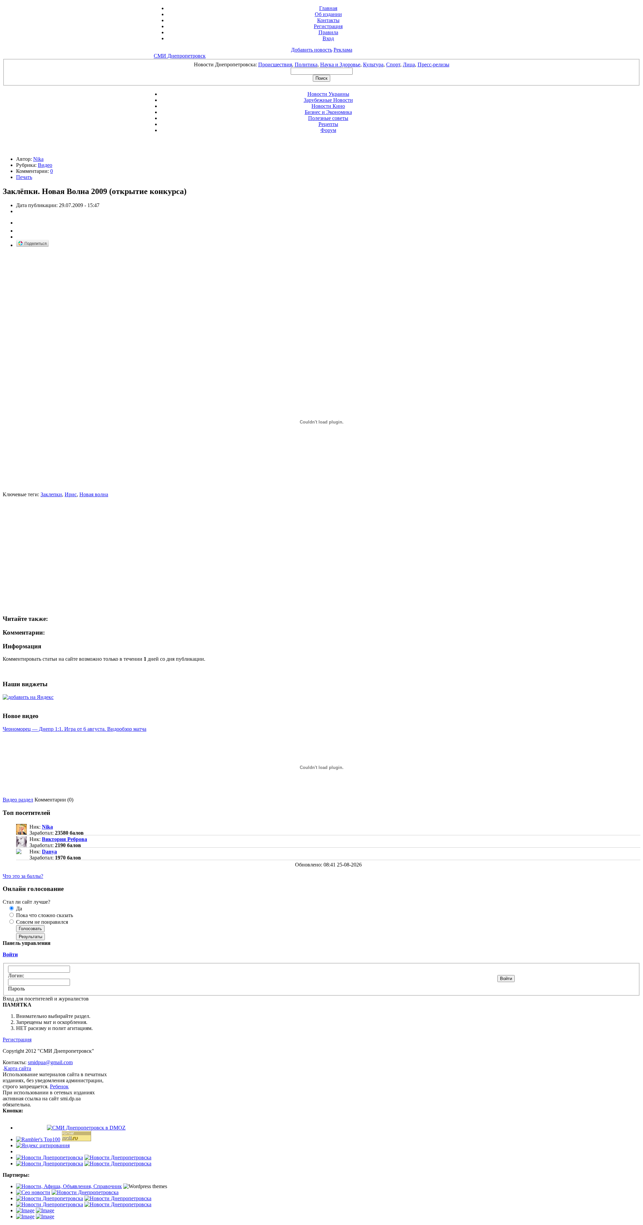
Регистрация (328, 26)
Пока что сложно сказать (44, 915)
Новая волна (93, 494)
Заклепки (51, 494)
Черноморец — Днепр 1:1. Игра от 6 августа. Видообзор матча (74, 729)
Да (18, 908)
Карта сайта (17, 1068)
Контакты (328, 20)
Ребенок (59, 1086)
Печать (24, 177)
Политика (306, 64)
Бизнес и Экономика (328, 112)
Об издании (328, 14)
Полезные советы (328, 118)
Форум (328, 130)
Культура (373, 64)
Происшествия (275, 64)
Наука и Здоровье (340, 64)
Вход (328, 38)
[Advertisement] (59, 300)
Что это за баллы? (23, 876)
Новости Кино (328, 106)
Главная (328, 8)
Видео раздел (18, 799)
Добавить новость (311, 50)
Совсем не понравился (41, 922)
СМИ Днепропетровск (180, 56)
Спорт (393, 64)
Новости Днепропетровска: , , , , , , (321, 64)
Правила (328, 32)
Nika (38, 159)
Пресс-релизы (433, 64)
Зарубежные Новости (328, 100)
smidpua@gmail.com (50, 1062)
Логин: (16, 975)
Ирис (71, 494)
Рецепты (328, 124)
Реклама (343, 50)
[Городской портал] (69, 1186)
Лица (409, 64)
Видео (45, 165)
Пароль (16, 988)
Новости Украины (328, 94)
